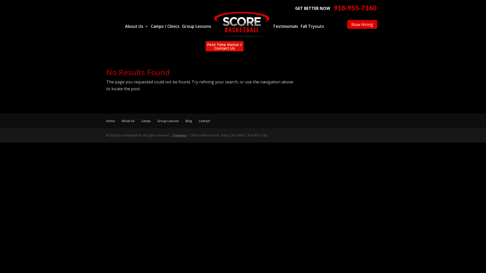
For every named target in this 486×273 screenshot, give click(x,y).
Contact (204, 121)
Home (110, 121)
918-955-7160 (355, 8)
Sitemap (179, 135)
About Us (134, 27)
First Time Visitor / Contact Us (224, 46)
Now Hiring (362, 24)
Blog (189, 121)
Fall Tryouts (312, 27)
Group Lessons (196, 27)
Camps (146, 121)
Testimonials (285, 27)
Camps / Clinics (165, 27)
